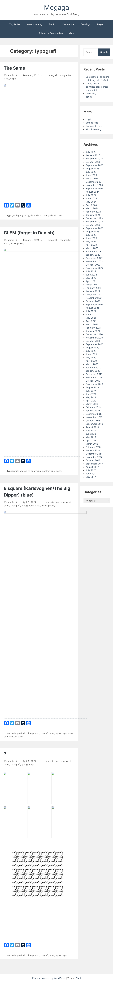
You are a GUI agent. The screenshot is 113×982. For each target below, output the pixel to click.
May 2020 (91, 357)
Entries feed (92, 122)
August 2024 (92, 191)
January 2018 (93, 450)
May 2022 (91, 278)
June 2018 (91, 433)
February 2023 (93, 251)
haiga (100, 24)
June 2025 (91, 175)
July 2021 (91, 311)
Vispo (72, 33)
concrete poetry (53, 502)
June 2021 (91, 314)
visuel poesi (56, 215)
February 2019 (93, 407)
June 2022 (91, 274)
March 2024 (92, 208)
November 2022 (94, 261)
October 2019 (93, 380)
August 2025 (92, 168)
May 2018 (91, 437)
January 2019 (93, 410)
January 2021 (93, 331)
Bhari (78, 978)
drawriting (91, 93)
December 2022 (94, 258)
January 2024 (93, 215)
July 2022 (91, 271)
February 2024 (93, 211)
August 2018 (92, 427)
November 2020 (94, 337)
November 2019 (94, 377)
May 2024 (91, 201)
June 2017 (91, 473)
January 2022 (93, 291)
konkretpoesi (31, 733)
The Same (14, 68)
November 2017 (94, 457)
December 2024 (94, 181)
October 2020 (93, 341)
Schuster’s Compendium (51, 33)
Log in (89, 119)
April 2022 (91, 281)
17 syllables (14, 24)
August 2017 (92, 467)
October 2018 (93, 420)
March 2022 (92, 284)
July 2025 (91, 171)
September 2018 (94, 423)
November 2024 (94, 185)
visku (6, 78)
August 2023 (92, 231)
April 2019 (91, 400)
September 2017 (94, 463)
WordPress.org (93, 129)
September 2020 (94, 344)
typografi (52, 75)
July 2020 (91, 351)
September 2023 (94, 228)
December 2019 (94, 374)
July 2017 (91, 470)
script (89, 96)
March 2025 (92, 178)
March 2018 (92, 443)
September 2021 (94, 304)
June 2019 (91, 394)
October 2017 (93, 460)
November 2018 (94, 417)
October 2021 (93, 301)
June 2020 (91, 354)
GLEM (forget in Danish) (29, 232)
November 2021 (94, 297)
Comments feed (94, 126)
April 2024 (91, 205)
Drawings (85, 24)
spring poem (92, 83)
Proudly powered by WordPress (49, 978)
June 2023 (91, 238)
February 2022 (93, 288)
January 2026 (93, 155)
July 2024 (91, 195)
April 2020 (91, 360)
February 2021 (93, 327)
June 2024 (91, 198)
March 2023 (92, 248)
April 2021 (91, 321)
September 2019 (94, 384)
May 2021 (91, 317)
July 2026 (91, 152)
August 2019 (92, 387)
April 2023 (91, 244)
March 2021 (92, 324)
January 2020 (93, 370)
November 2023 (94, 221)
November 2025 (94, 158)
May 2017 (91, 477)
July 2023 (91, 234)
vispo (13, 78)
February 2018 (93, 447)
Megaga (56, 7)
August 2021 (92, 307)
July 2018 (91, 430)
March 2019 (92, 404)
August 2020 (92, 347)
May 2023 (91, 241)
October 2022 (93, 264)
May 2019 (91, 397)
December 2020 (94, 334)
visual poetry (42, 215)
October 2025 (93, 162)
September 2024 (94, 188)
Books (52, 24)
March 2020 (92, 364)
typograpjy (23, 471)
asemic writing (34, 24)
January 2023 (93, 254)
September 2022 (94, 268)
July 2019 (91, 390)
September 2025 (94, 165)
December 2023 (94, 218)
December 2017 (94, 453)
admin (11, 75)
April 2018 (91, 440)
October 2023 (93, 225)
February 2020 (93, 367)
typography (65, 75)
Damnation (68, 24)
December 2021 (94, 294)
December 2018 (94, 414)
